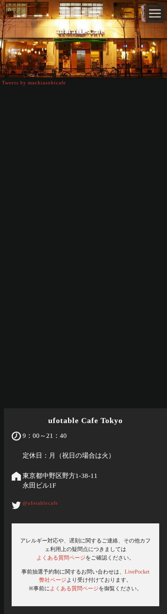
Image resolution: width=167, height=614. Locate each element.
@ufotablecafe (40, 503)
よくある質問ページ (61, 558)
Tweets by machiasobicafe (34, 83)
